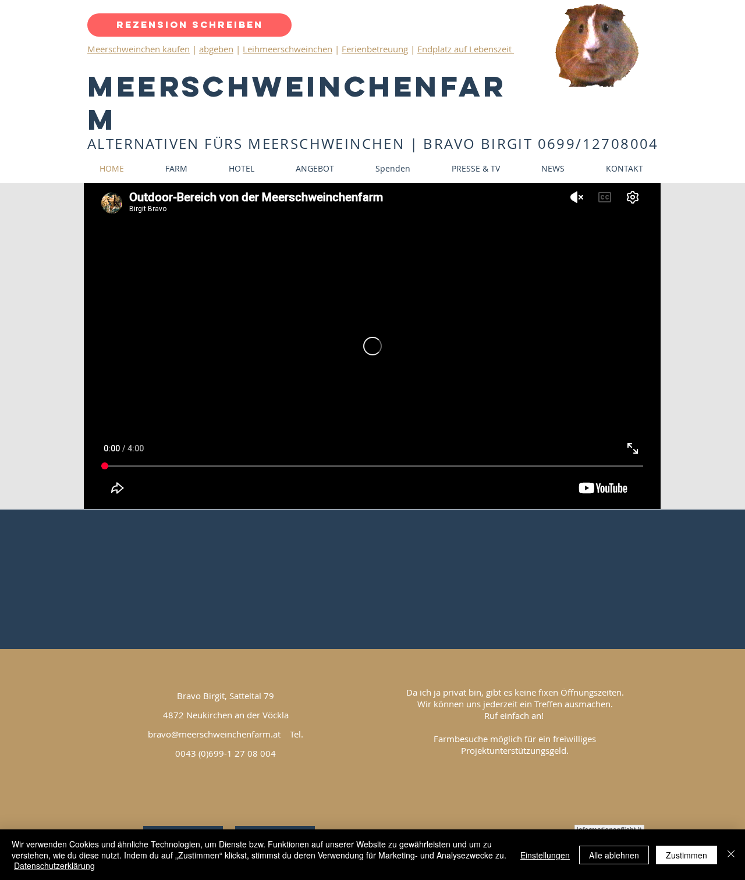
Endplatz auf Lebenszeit (465, 49)
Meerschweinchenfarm (296, 102)
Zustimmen (686, 855)
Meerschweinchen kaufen (138, 49)
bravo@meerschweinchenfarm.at (214, 734)
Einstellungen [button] (545, 855)
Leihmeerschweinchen (287, 49)
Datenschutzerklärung (54, 865)
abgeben (216, 49)
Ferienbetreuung (375, 49)
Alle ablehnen (614, 855)
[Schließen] (731, 855)
